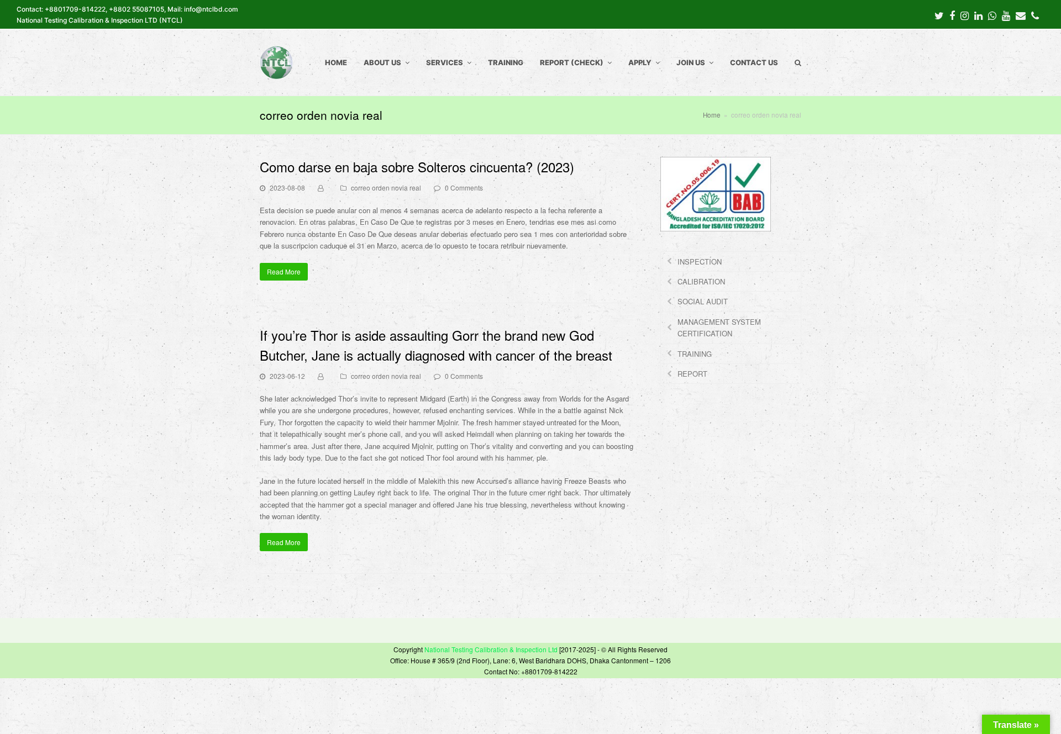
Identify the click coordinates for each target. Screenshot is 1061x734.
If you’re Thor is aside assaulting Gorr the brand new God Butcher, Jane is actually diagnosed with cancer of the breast (436, 345)
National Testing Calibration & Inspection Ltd (491, 649)
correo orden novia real (386, 187)
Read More (284, 271)
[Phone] (1035, 15)
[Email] (1021, 15)
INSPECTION (699, 261)
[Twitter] (939, 15)
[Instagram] (964, 15)
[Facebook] (952, 15)
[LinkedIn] (978, 15)
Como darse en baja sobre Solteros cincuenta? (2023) (417, 166)
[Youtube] (1006, 15)
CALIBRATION (701, 281)
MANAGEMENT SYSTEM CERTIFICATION (719, 327)
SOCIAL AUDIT (702, 301)
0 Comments (464, 187)
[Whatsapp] (992, 15)
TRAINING (694, 353)
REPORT (692, 373)
